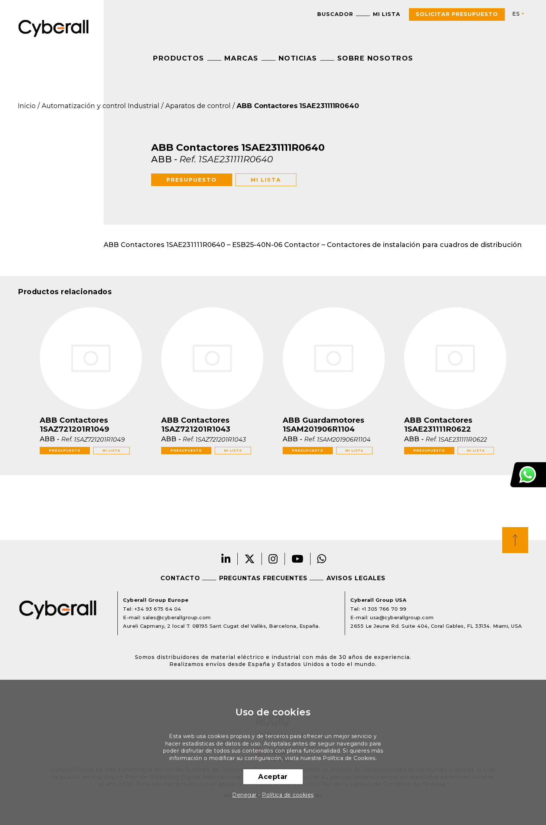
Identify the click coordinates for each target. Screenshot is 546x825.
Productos (178, 58)
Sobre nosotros (375, 58)
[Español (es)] (515, 14)
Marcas (241, 58)
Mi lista (386, 14)
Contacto (180, 578)
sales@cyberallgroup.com (177, 617)
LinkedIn (226, 559)
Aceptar (273, 777)
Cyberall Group (54, 27)
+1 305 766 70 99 (384, 609)
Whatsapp (322, 559)
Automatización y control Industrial (100, 106)
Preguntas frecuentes (263, 578)
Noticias (298, 58)
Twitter (249, 559)
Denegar (244, 795)
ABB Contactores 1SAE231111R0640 (298, 106)
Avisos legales (356, 578)
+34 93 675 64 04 (157, 609)
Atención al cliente (528, 474)
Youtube (298, 559)
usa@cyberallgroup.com (402, 617)
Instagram (273, 559)
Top (515, 540)
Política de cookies (288, 795)
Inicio (27, 106)
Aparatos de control (198, 106)
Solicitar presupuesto (457, 14)
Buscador (335, 14)
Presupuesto (191, 179)
